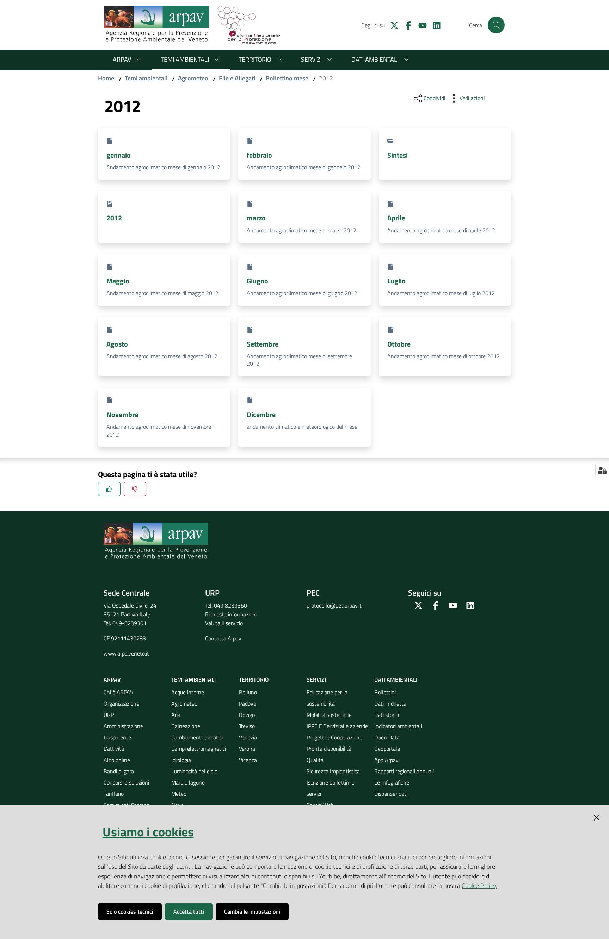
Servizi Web (320, 805)
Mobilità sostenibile (329, 715)
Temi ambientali (185, 59)
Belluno (248, 692)
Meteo (178, 793)
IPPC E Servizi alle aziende (337, 726)
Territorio (255, 59)
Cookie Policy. (479, 885)
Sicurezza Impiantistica (333, 771)
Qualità (315, 760)
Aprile (396, 217)
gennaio (118, 155)
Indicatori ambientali (398, 726)
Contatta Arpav (223, 638)
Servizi (311, 59)
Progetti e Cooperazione (334, 737)
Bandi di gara (119, 771)
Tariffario (114, 793)
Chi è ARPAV (118, 692)
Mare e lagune (188, 782)
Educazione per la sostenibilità (327, 698)
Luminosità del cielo (194, 771)
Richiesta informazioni (231, 614)
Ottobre (399, 344)
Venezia (248, 737)
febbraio (259, 155)
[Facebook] (406, 24)
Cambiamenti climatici (197, 737)
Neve (177, 805)
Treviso (247, 726)
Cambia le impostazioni (252, 911)
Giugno (257, 280)
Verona (247, 748)
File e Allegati (237, 78)
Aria (175, 715)
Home (106, 78)
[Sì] (109, 489)
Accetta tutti (188, 911)
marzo (256, 217)
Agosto (117, 344)
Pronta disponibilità (329, 748)
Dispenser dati (390, 793)
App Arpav (386, 760)
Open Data (387, 737)
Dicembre (261, 414)
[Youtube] (420, 24)
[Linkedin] (434, 24)
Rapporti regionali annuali (404, 771)
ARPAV (122, 59)
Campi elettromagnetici (198, 748)
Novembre (122, 414)
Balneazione (185, 726)
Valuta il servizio (224, 623)
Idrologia (181, 760)
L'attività (114, 748)
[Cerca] (496, 25)
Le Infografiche (391, 782)
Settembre (262, 344)
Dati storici (386, 715)
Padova (247, 703)
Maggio (117, 280)
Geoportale (387, 748)
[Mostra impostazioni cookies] (602, 470)
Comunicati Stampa (126, 805)
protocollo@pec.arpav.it (334, 605)
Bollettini (385, 692)
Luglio (396, 280)
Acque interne (187, 692)
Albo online (117, 760)
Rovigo (247, 715)
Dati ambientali (375, 59)
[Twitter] (392, 24)
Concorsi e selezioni (126, 782)
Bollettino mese (287, 78)
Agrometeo (193, 78)
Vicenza (248, 760)
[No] (135, 489)
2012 (114, 217)
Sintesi (397, 155)
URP (109, 715)
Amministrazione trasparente (123, 732)
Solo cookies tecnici (129, 911)
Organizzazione (121, 703)
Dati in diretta (390, 703)
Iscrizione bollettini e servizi (331, 788)
